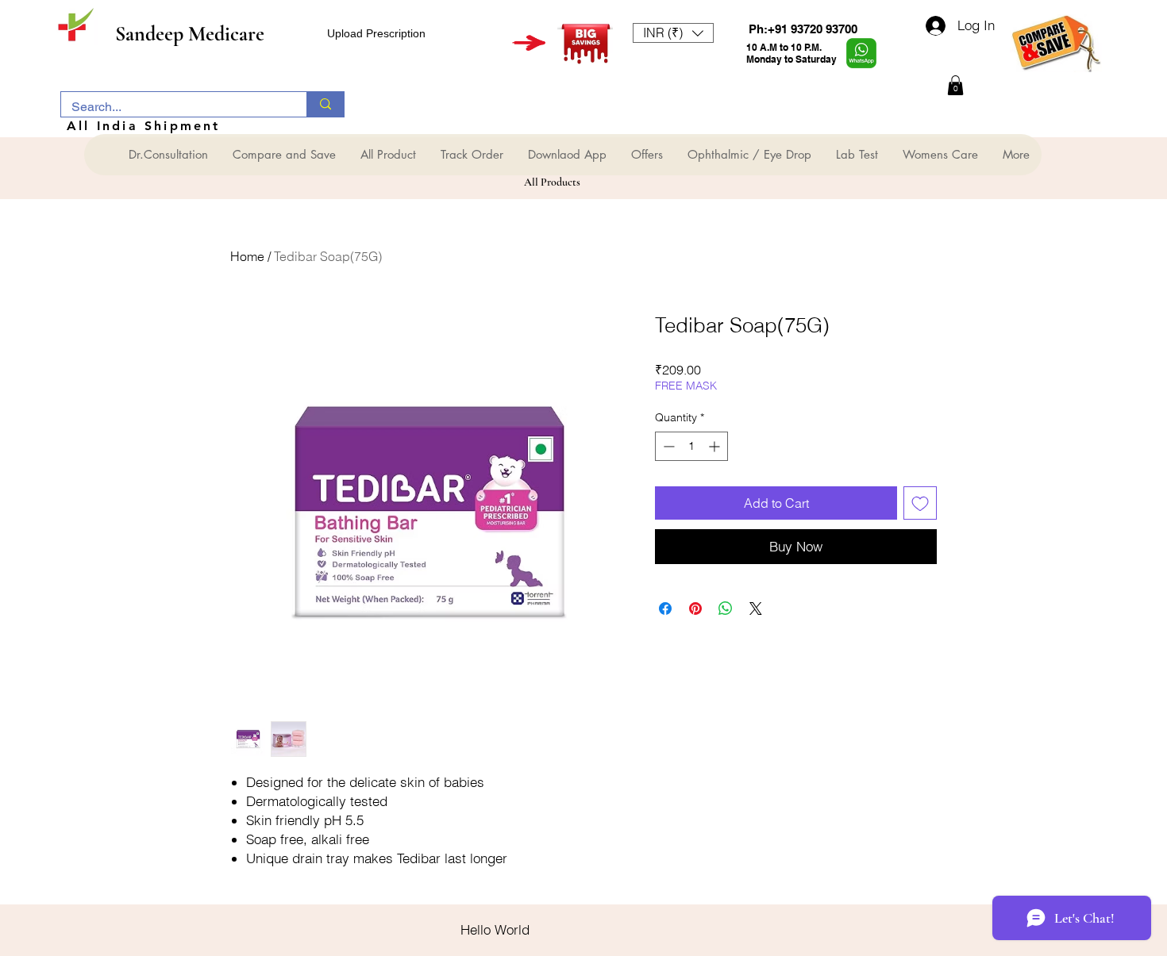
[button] (673, 33)
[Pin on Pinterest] (695, 608)
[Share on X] (755, 608)
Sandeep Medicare (189, 33)
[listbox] (673, 33)
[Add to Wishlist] (920, 503)
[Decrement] (667, 446)
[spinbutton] (691, 446)
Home (247, 256)
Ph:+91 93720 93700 (803, 29)
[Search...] (325, 104)
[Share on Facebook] (665, 608)
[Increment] (716, 446)
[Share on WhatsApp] (725, 608)
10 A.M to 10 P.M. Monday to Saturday (791, 53)
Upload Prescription (376, 33)
